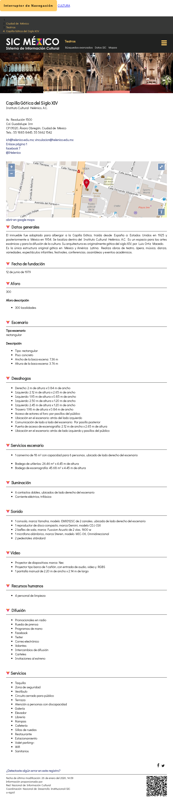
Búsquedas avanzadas (79, 47)
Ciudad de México (17, 23)
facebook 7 (13, 148)
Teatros (10, 27)
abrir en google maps (20, 219)
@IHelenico (13, 152)
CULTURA (64, 5)
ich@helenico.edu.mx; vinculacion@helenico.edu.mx (39, 140)
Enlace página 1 (16, 144)
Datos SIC (100, 47)
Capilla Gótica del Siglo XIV (22, 31)
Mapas (113, 47)
